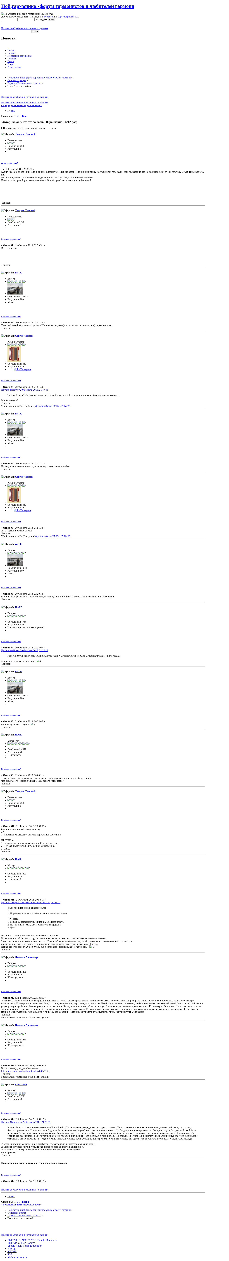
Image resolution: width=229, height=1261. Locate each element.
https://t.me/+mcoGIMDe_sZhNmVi (52, 406)
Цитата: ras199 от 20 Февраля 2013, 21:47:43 (24, 389)
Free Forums (28, 1243)
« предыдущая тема (11, 105)
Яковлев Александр (26, 957)
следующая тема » (32, 105)
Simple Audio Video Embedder (24, 1245)
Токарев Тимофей (25, 134)
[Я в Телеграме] (22, 369)
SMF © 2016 (29, 1240)
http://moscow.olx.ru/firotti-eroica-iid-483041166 (25, 1071)
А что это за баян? (9, 163)
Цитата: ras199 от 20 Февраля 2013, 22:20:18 (24, 650)
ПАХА (19, 607)
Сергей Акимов (24, 335)
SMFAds (12, 1243)
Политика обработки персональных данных (24, 28)
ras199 (18, 272)
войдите (48, 16)
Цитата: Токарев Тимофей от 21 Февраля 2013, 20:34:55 (30, 902)
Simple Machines (47, 1240)
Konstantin (21, 1084)
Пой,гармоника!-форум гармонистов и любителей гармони (67, 6)
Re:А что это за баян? (11, 239)
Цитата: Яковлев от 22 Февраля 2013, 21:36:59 (25, 1122)
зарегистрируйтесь (68, 16)
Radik (18, 734)
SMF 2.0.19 (13, 1240)
